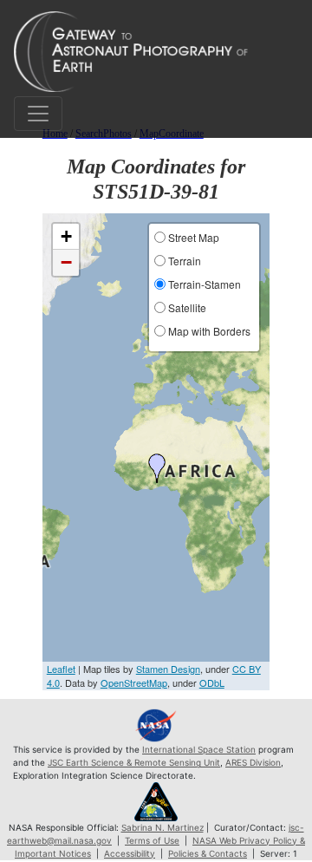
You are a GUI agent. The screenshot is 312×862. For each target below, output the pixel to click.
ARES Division (253, 762)
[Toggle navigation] (38, 113)
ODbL (211, 682)
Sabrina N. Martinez (162, 827)
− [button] (66, 262)
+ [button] (66, 236)
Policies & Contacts (207, 853)
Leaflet (61, 669)
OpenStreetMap (134, 682)
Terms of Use (152, 840)
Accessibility (129, 853)
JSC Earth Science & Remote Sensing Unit (134, 762)
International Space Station (199, 749)
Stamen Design (168, 669)
